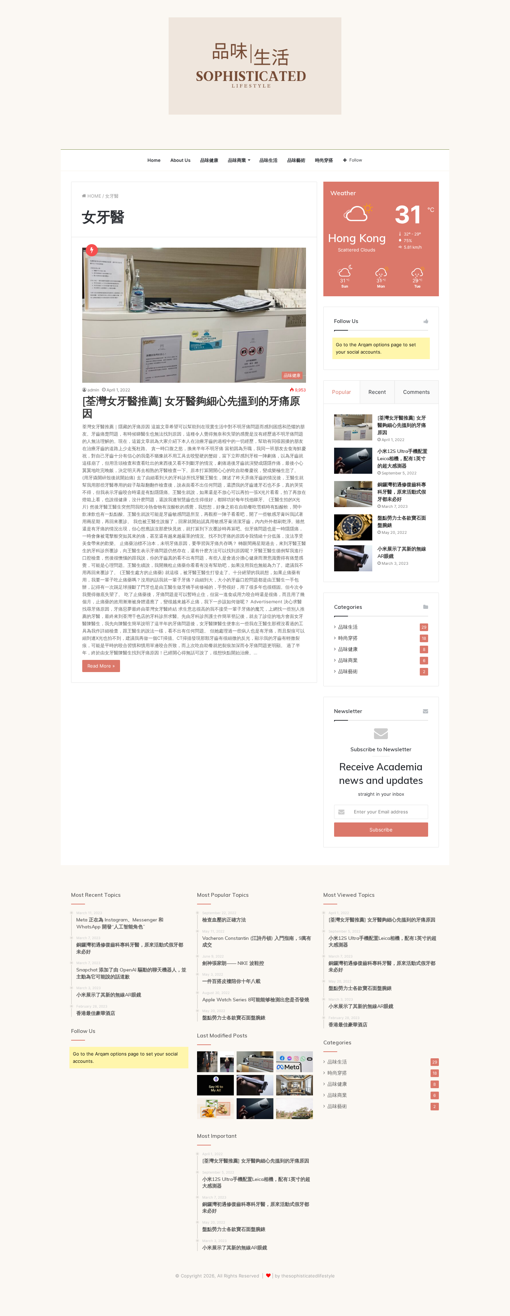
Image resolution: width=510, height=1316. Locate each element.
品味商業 (237, 160)
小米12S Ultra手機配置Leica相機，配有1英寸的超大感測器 (402, 458)
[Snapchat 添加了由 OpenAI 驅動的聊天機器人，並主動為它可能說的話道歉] (215, 1085)
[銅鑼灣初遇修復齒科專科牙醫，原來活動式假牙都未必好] (353, 494)
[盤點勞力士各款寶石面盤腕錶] (353, 527)
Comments (416, 392)
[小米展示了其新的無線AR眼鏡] (353, 558)
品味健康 (209, 160)
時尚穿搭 (324, 160)
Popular (341, 392)
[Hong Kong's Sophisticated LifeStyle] (255, 66)
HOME (93, 196)
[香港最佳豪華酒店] (294, 1085)
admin (93, 389)
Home (154, 160)
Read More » (101, 666)
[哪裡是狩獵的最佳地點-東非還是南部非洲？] (294, 1108)
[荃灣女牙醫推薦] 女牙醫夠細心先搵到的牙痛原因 (191, 407)
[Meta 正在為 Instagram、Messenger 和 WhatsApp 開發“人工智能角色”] (294, 1061)
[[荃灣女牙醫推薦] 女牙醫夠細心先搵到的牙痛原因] (353, 427)
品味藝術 (296, 160)
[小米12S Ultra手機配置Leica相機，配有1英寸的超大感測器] (353, 461)
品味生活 (269, 160)
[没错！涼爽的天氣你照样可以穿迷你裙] (215, 1061)
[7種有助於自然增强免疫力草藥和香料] (215, 1108)
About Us (180, 160)
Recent (377, 392)
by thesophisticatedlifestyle (305, 1275)
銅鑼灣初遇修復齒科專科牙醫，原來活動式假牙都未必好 (401, 491)
